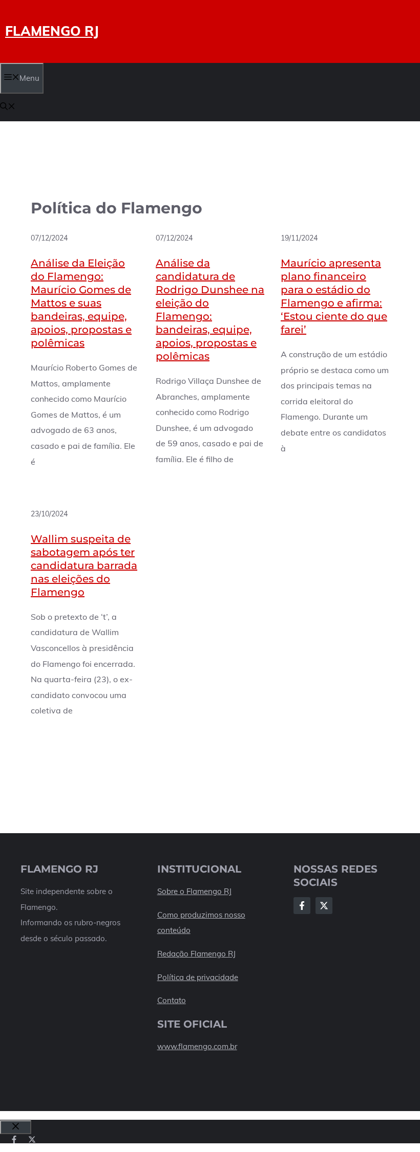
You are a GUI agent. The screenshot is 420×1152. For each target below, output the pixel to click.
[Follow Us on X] (324, 905)
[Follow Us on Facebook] (301, 905)
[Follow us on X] (32, 1139)
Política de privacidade (197, 977)
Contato (171, 1000)
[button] (7, 107)
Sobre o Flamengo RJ (194, 891)
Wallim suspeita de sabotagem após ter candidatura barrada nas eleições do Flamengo (84, 565)
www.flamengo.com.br (197, 1046)
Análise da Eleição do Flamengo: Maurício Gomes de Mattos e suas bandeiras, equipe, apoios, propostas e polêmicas (81, 303)
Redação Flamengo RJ (196, 954)
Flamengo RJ (52, 31)
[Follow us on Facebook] (14, 1139)
